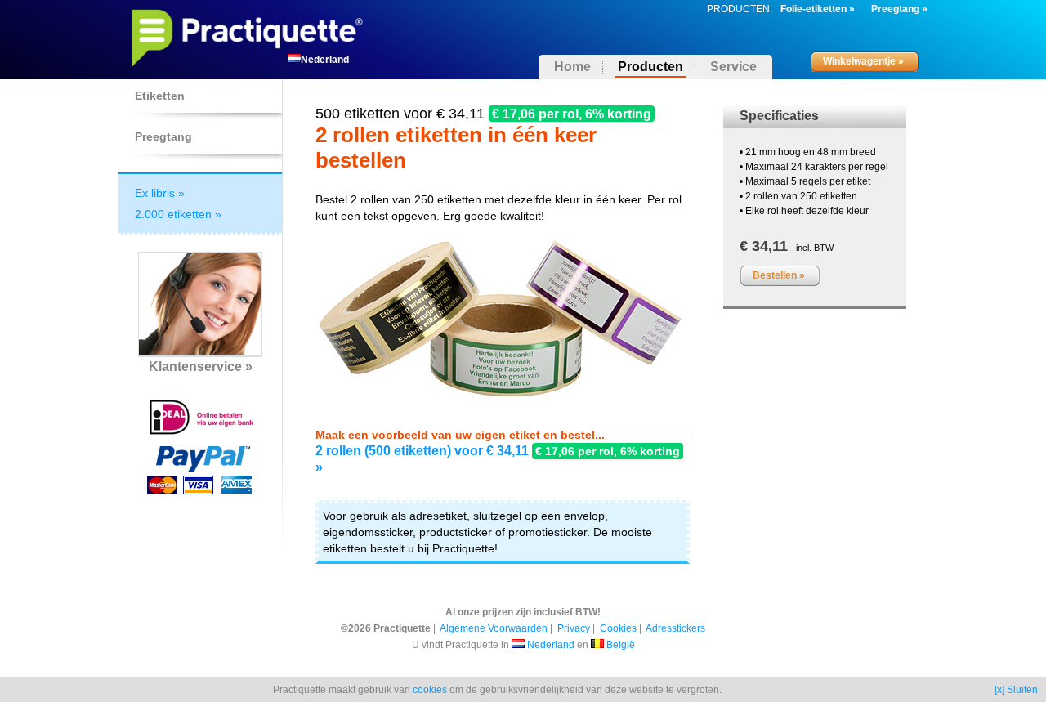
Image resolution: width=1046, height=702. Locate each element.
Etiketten (160, 95)
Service (733, 67)
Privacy (573, 628)
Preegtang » (899, 9)
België (620, 645)
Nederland (550, 645)
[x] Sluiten (1016, 689)
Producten (650, 67)
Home (572, 67)
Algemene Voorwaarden (494, 628)
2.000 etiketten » (178, 214)
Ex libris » (160, 192)
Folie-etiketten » (817, 9)
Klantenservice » (201, 366)
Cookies (618, 628)
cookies (430, 689)
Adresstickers (675, 628)
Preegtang (163, 136)
